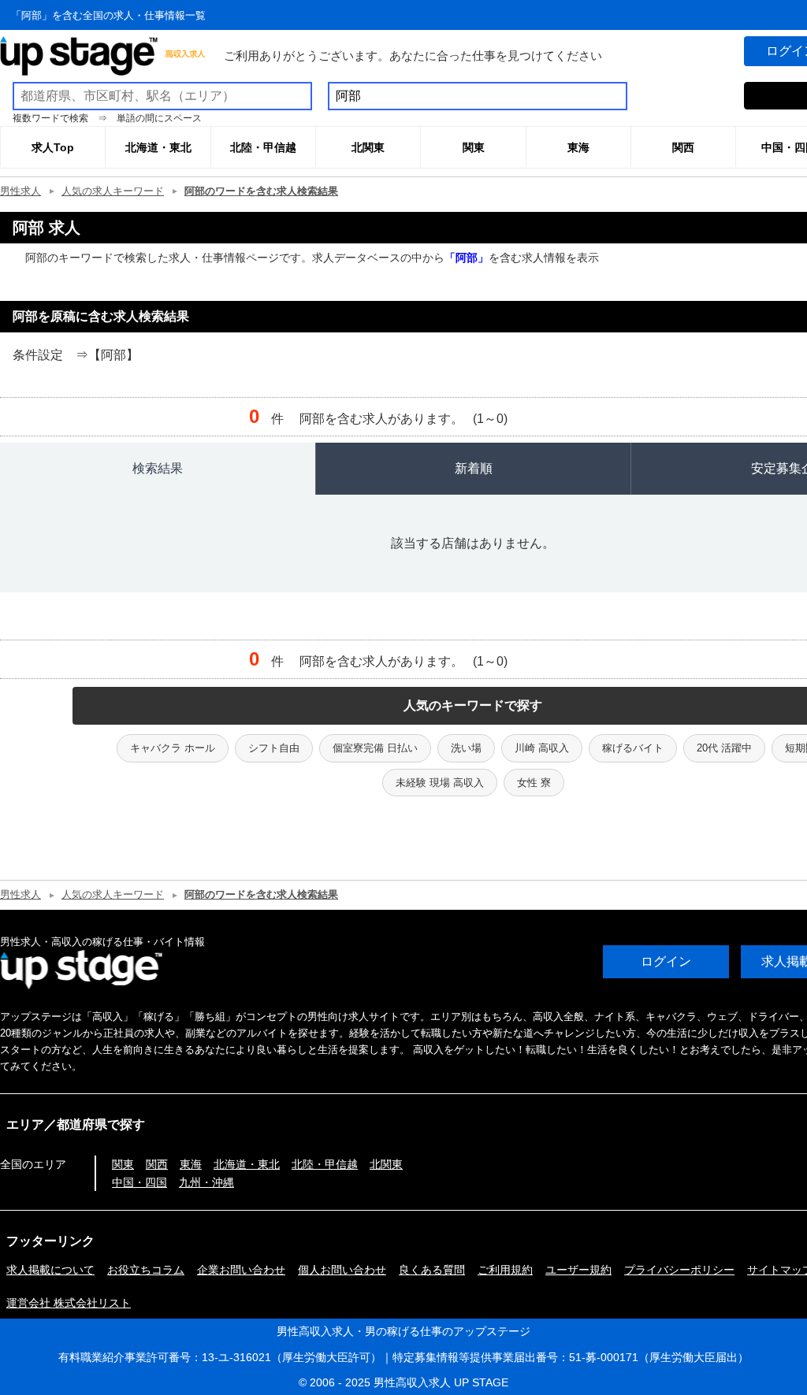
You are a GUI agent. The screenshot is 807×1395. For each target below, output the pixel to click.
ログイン (666, 961)
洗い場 (466, 748)
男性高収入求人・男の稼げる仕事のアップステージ (403, 1331)
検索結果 (157, 468)
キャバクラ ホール (172, 748)
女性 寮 (534, 782)
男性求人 (20, 191)
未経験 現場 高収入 (440, 782)
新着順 (474, 468)
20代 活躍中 (724, 748)
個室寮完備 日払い (375, 748)
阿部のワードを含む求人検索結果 (261, 191)
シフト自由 (273, 748)
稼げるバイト (633, 748)
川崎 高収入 (542, 748)
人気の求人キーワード (112, 191)
